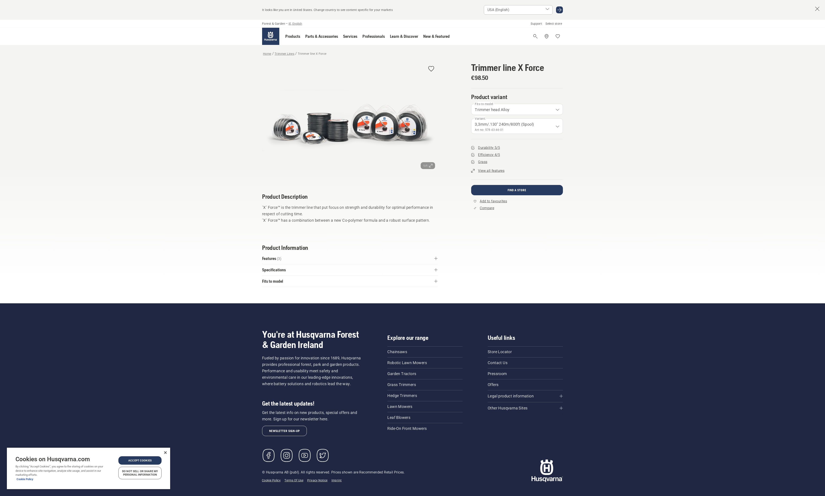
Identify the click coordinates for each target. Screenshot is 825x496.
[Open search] (535, 36)
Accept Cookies (140, 460)
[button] (293, 36)
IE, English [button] (295, 23)
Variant (480, 118)
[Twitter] (322, 455)
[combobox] (517, 109)
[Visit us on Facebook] (268, 455)
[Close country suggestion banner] (817, 8)
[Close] (165, 452)
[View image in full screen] (350, 121)
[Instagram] (286, 455)
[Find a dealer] (546, 36)
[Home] (270, 36)
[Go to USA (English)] (559, 9)
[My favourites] (558, 36)
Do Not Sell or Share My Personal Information (140, 473)
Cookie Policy (25, 479)
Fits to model (484, 104)
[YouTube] (304, 455)
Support (536, 23)
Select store (553, 23)
